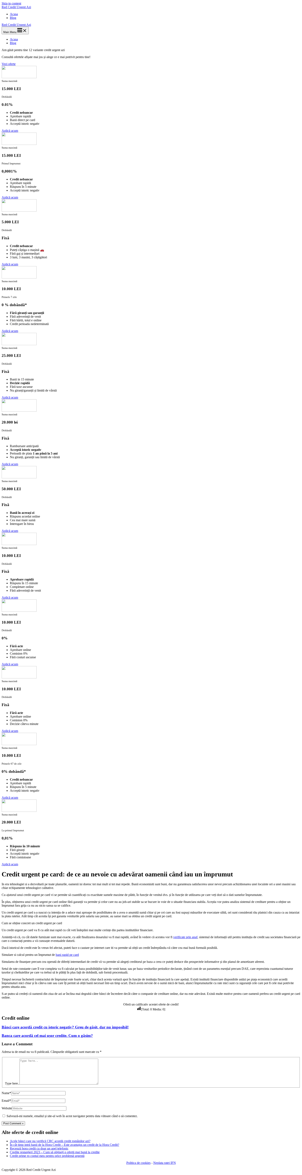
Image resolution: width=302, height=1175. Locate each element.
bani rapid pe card (67, 954)
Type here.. (12, 1083)
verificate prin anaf (185, 937)
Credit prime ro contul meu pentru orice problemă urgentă (47, 1156)
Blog (13, 17)
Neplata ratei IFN (164, 1163)
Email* (6, 1100)
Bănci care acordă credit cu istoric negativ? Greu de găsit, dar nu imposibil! (65, 1027)
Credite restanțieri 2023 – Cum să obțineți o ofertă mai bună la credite (55, 1152)
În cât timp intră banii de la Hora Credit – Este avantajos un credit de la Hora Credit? (64, 1144)
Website (7, 1108)
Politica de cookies (138, 1163)
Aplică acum (10, 130)
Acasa (14, 14)
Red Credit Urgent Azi (16, 7)
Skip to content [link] (11, 3)
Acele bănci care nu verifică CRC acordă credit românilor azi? (50, 1141)
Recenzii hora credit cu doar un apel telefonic (39, 1148)
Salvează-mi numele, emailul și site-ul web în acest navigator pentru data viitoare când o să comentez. (72, 1116)
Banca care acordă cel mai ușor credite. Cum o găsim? (47, 1035)
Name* (6, 1093)
